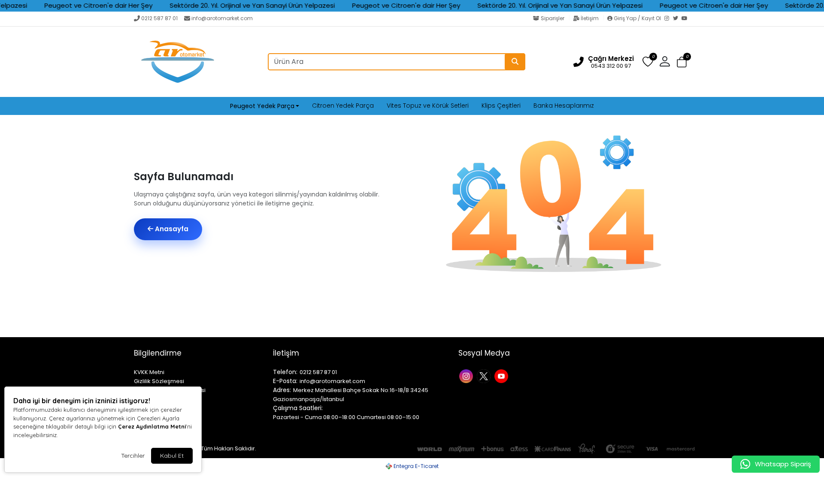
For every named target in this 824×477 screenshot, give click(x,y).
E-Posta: (285, 381)
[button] (681, 61)
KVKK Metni (149, 372)
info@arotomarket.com (222, 18)
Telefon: (285, 372)
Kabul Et (172, 455)
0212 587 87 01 (159, 18)
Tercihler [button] (133, 455)
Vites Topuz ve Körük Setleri (428, 105)
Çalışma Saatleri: (298, 408)
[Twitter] (677, 19)
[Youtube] (502, 375)
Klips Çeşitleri (501, 105)
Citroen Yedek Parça (343, 105)
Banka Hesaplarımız (563, 105)
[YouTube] (686, 19)
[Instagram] (668, 19)
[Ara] (515, 61)
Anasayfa (170, 228)
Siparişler (552, 18)
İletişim (589, 18)
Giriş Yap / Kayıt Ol (637, 18)
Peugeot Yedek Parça (262, 106)
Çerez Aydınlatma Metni (152, 426)
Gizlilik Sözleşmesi (159, 381)
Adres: (282, 390)
